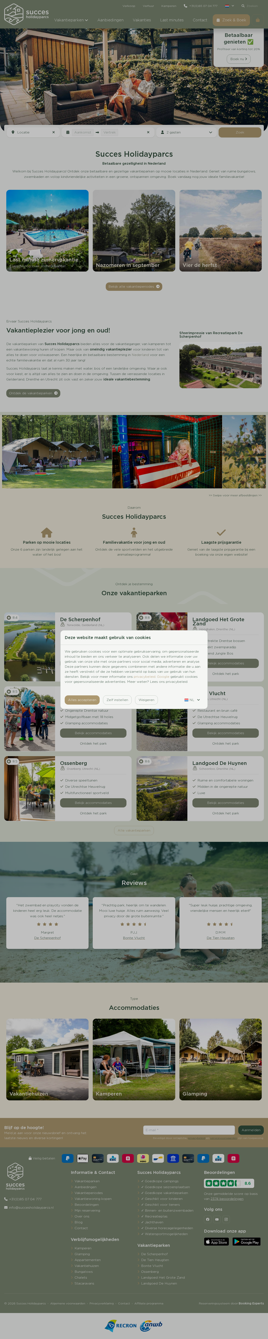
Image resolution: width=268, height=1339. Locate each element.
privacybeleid (144, 677)
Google (163, 677)
